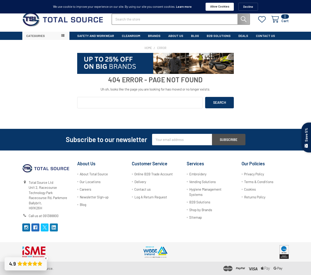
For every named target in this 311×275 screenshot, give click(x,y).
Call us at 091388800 (44, 216)
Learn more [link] (184, 6)
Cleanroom (131, 36)
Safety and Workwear (95, 36)
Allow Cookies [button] (219, 6)
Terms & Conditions (258, 182)
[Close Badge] (45, 258)
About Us (175, 36)
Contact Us (265, 36)
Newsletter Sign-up (94, 197)
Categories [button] (35, 36)
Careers (85, 189)
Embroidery (197, 174)
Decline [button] (248, 6)
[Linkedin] (54, 227)
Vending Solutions (202, 182)
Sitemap (195, 217)
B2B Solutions (199, 202)
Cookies (250, 189)
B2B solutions (219, 36)
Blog (195, 36)
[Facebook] (35, 227)
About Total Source (94, 174)
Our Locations (90, 182)
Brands (154, 36)
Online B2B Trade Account (153, 174)
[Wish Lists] (262, 19)
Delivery (140, 182)
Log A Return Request (150, 197)
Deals (243, 36)
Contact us (142, 189)
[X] (45, 227)
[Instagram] (26, 227)
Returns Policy (254, 197)
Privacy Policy (254, 174)
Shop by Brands (200, 210)
